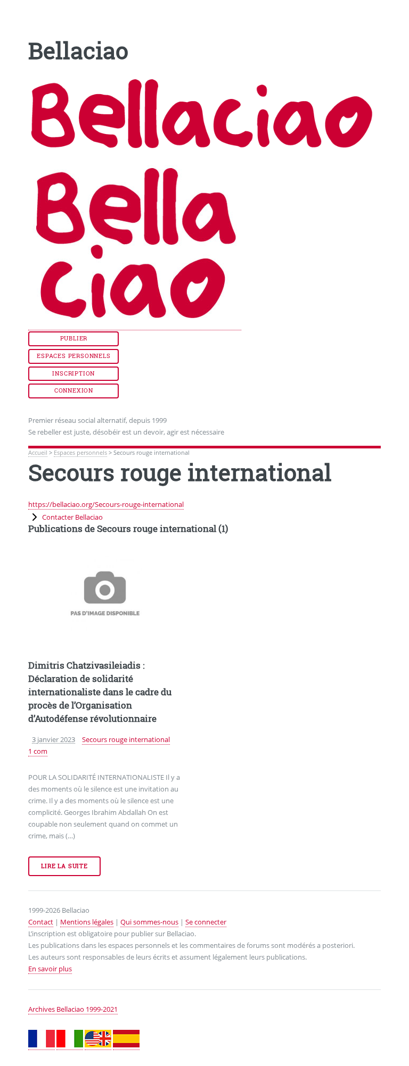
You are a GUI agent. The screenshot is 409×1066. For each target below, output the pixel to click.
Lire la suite (64, 866)
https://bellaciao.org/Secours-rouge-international (106, 504)
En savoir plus (50, 968)
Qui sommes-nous (149, 922)
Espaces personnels (73, 356)
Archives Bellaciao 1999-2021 (73, 1009)
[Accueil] (134, 325)
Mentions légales (86, 922)
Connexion (73, 390)
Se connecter (205, 922)
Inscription (73, 373)
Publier (74, 338)
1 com (37, 751)
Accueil (37, 452)
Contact (40, 922)
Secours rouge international (126, 739)
